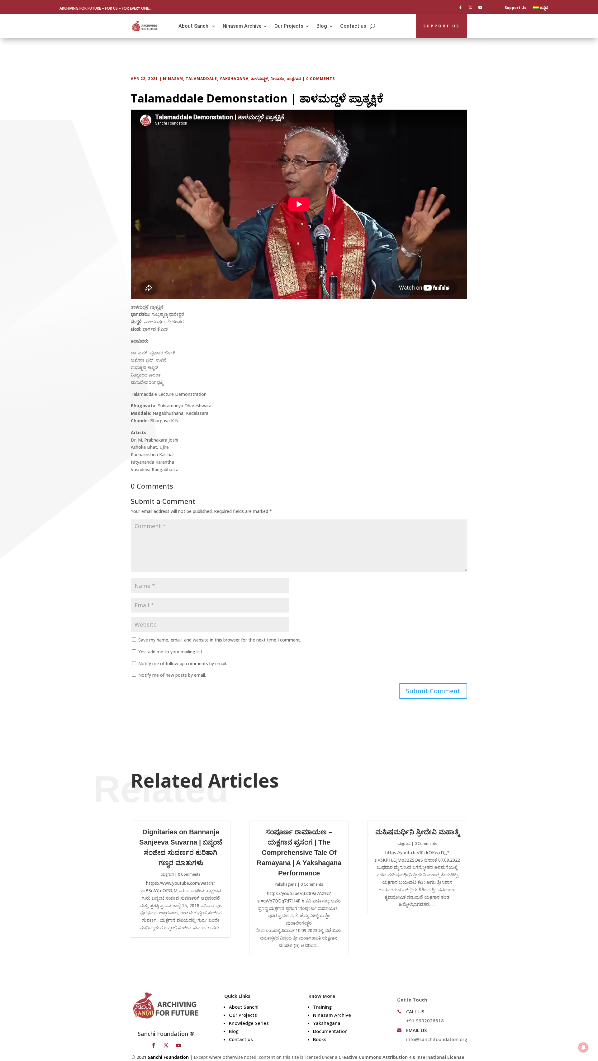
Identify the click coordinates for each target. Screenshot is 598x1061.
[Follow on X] (470, 7)
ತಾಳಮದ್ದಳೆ (259, 78)
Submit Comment (433, 691)
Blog (321, 26)
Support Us (515, 8)
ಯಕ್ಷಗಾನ (294, 78)
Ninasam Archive (242, 26)
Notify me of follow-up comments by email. (182, 663)
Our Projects (288, 26)
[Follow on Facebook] (460, 7)
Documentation (330, 1031)
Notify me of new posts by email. (172, 675)
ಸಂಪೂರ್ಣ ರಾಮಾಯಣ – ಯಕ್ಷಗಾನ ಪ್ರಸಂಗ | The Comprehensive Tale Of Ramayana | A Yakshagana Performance (299, 852)
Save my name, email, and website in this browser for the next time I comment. (219, 640)
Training (322, 1007)
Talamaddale (201, 78)
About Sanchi (194, 26)
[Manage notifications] (583, 1047)
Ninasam (173, 78)
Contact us (353, 26)
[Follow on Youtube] (480, 7)
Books (319, 1039)
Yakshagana (234, 78)
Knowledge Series (249, 1023)
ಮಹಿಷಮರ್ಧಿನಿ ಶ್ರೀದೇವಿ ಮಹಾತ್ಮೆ (417, 832)
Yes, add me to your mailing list (169, 652)
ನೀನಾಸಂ (277, 78)
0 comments (320, 78)
